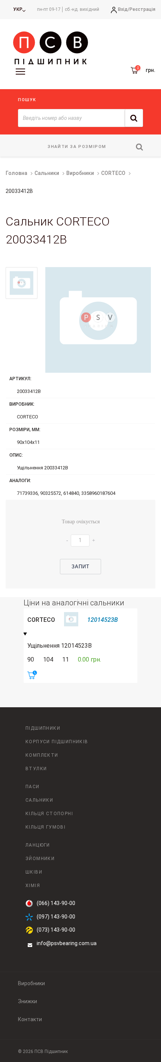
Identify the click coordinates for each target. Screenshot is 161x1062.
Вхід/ (124, 9)
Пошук (27, 99)
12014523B (102, 619)
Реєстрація (142, 9)
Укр (18, 9)
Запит (81, 566)
